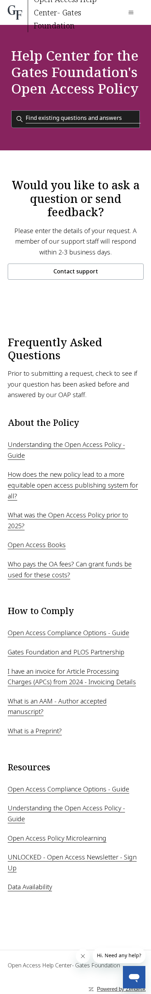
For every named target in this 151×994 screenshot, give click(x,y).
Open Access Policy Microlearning (57, 838)
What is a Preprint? (35, 731)
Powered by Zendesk (121, 989)
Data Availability (30, 887)
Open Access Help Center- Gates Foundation (64, 965)
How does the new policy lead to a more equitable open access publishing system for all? (73, 485)
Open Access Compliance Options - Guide (68, 632)
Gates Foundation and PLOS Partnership (66, 652)
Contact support (75, 271)
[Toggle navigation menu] (131, 12)
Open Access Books (37, 544)
